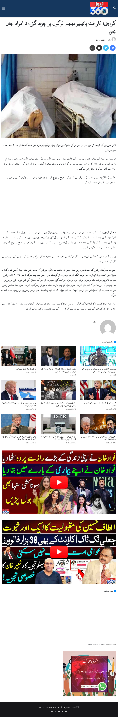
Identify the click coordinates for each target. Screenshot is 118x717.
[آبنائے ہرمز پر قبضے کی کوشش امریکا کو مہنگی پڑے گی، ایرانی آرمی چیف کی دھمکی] (18, 424)
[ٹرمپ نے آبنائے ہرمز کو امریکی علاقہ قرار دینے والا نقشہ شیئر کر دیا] (18, 390)
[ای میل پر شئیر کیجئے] (99, 48)
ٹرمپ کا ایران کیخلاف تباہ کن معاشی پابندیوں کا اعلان (99, 404)
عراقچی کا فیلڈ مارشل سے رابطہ (26, 369)
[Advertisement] (58, 209)
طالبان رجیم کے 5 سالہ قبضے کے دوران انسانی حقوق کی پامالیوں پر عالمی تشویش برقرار (58, 404)
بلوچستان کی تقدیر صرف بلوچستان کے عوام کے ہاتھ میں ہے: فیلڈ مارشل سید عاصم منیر (99, 370)
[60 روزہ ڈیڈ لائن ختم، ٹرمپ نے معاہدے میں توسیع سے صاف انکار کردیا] (98, 424)
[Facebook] (113, 48)
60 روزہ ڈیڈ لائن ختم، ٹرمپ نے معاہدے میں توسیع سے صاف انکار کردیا (98, 438)
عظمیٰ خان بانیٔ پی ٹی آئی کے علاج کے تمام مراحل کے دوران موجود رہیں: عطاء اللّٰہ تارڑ (58, 370)
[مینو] (3, 9)
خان (110, 40)
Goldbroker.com (109, 644)
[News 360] (99, 8)
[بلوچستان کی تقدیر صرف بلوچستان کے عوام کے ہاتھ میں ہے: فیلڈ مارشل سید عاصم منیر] (98, 356)
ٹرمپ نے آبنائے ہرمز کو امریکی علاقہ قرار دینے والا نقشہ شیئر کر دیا (18, 404)
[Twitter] (106, 48)
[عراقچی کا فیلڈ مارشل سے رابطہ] (18, 356)
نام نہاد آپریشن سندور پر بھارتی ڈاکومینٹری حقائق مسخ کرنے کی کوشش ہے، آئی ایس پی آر (58, 438)
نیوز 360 (41, 707)
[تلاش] (114, 9)
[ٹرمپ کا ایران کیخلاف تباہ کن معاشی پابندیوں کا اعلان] (98, 390)
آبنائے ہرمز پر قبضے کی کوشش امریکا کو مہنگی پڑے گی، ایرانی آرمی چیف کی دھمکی (18, 438)
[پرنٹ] (92, 48)
